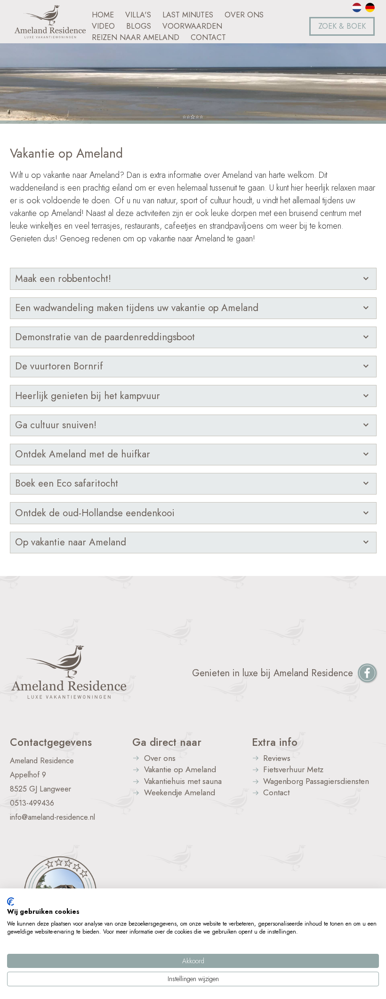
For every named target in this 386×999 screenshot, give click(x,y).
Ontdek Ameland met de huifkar (82, 454)
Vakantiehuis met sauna (183, 782)
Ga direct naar (166, 742)
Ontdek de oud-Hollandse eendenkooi (95, 513)
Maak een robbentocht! (63, 279)
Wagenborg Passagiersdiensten (316, 782)
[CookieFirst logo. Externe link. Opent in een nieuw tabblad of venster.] (10, 901)
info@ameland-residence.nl (52, 817)
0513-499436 (32, 803)
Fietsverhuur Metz (293, 770)
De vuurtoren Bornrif (59, 366)
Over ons (160, 759)
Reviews (276, 759)
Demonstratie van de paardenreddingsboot (105, 337)
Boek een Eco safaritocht (66, 483)
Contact (276, 793)
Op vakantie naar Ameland (70, 542)
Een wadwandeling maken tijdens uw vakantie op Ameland (136, 308)
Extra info (275, 742)
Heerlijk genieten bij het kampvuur (87, 396)
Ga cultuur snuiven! (55, 425)
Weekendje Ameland (179, 793)
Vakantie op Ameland (180, 770)
